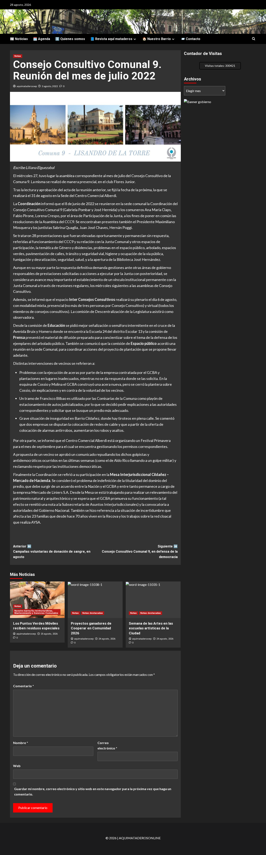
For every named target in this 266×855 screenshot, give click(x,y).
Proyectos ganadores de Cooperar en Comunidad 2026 (91, 628)
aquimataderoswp (27, 86)
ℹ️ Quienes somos (70, 39)
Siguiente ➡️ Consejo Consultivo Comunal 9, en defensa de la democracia (140, 551)
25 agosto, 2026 (49, 633)
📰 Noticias (19, 39)
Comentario (23, 686)
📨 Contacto (190, 39)
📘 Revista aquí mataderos (111, 39)
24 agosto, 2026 (107, 638)
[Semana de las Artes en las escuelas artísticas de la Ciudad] (153, 599)
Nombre (20, 743)
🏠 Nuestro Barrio (156, 39)
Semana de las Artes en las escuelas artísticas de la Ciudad (151, 628)
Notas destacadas (92, 613)
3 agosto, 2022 (50, 86)
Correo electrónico (107, 745)
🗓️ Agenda (41, 39)
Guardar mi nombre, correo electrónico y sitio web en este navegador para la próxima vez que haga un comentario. (92, 791)
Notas (17, 56)
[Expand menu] (134, 39)
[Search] (253, 39)
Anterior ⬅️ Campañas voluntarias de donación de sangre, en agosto (51, 551)
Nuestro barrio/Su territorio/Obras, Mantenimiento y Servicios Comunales (36, 611)
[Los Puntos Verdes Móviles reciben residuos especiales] (37, 599)
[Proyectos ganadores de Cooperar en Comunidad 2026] (95, 599)
